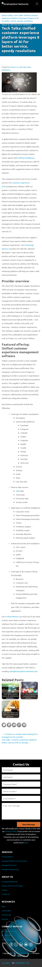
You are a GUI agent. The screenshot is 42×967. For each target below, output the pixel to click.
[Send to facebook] (9, 725)
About (4, 15)
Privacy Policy (11, 831)
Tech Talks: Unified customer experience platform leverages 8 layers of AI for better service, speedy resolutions (20, 18)
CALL (7, 962)
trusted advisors (12, 616)
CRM (18, 491)
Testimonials (6, 915)
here (26, 842)
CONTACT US (22, 962)
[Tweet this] (4, 725)
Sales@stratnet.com (9, 931)
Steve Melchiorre (25, 24)
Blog (10, 15)
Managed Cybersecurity (10, 869)
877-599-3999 (7, 935)
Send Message (28, 824)
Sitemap (5, 919)
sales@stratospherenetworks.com (23, 671)
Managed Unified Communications (14, 861)
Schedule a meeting (9, 940)
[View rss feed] (24, 725)
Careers (4, 890)
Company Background (10, 881)
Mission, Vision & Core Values (12, 886)
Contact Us (6, 894)
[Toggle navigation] (37, 3)
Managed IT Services (9, 865)
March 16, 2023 (8, 24)
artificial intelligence (26, 158)
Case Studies (6, 910)
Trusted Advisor (7, 857)
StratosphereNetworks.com (22, 953)
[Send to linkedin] (14, 725)
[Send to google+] (19, 725)
